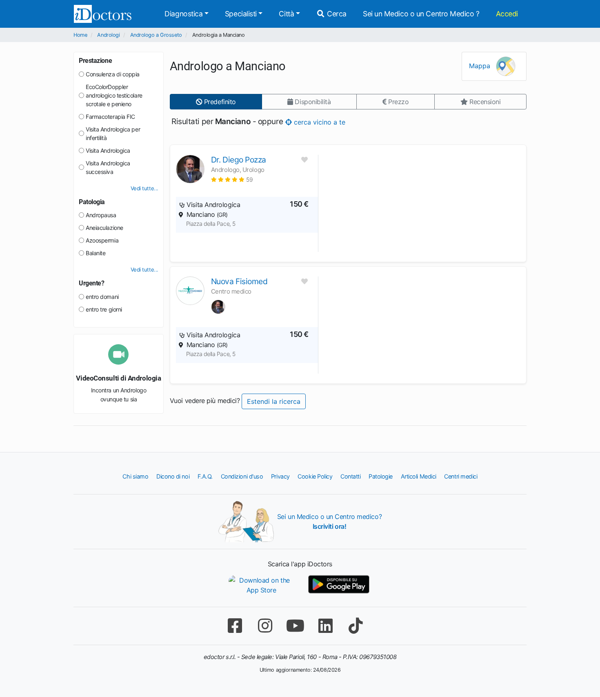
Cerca (336, 13)
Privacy (280, 476)
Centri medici (460, 476)
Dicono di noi (172, 476)
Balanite (95, 252)
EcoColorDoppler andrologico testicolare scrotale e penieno (114, 95)
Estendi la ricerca (273, 401)
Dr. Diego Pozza (238, 160)
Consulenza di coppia (113, 74)
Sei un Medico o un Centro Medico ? (421, 13)
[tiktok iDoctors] (355, 626)
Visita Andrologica (108, 150)
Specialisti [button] (241, 13)
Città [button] (286, 13)
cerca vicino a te (318, 122)
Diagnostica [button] (183, 13)
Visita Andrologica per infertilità (113, 133)
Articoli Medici (418, 476)
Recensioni (483, 102)
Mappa (480, 66)
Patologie (381, 476)
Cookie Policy (315, 476)
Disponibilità (312, 102)
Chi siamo (135, 476)
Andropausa (101, 215)
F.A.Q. (205, 476)
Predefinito (219, 102)
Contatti (350, 476)
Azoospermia (102, 240)
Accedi (507, 13)
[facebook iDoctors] (234, 626)
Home (80, 35)
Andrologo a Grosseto (156, 35)
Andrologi (108, 35)
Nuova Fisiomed (239, 281)
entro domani (102, 296)
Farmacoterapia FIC (110, 116)
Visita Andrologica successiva (108, 167)
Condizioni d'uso (242, 476)
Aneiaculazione (104, 227)
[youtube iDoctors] (295, 626)
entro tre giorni (104, 309)
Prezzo (397, 102)
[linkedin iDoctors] (325, 626)
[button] (232, 179)
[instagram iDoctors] (265, 626)
